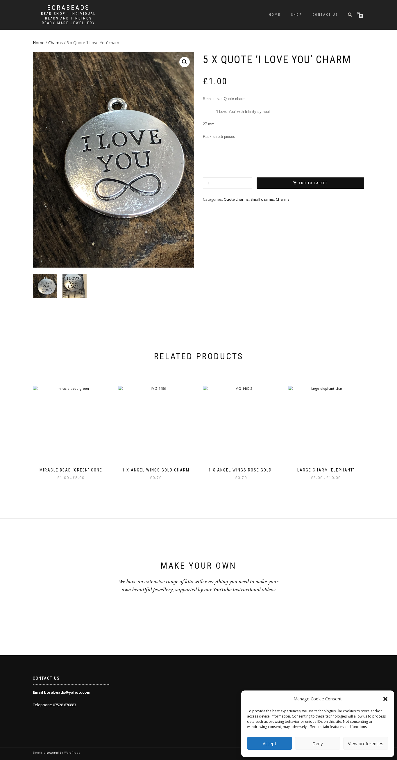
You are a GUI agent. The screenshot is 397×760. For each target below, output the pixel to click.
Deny (317, 743)
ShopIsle (40, 752)
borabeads (68, 7)
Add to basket (313, 183)
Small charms (262, 199)
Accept (269, 743)
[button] (385, 699)
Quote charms (236, 199)
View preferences (365, 743)
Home (275, 15)
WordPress (71, 752)
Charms (55, 42)
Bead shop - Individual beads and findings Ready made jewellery (68, 18)
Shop (296, 15)
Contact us (325, 15)
